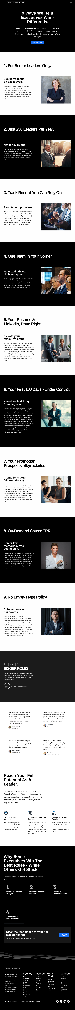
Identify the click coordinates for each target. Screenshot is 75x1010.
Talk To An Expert (37, 42)
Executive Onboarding (10, 989)
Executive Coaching (10, 991)
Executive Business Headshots (10, 980)
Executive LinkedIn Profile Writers (11, 977)
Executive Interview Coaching (10, 984)
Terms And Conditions (34, 1001)
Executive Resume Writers (11, 974)
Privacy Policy (24, 1001)
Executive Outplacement (11, 987)
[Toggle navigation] (71, 2)
